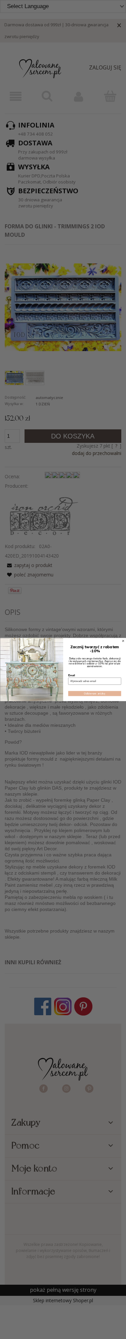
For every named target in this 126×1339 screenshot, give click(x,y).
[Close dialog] (123, 641)
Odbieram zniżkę (94, 693)
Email (71, 675)
